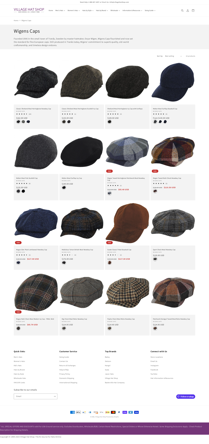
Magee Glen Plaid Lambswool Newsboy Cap (31, 250)
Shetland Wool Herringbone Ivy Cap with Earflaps (124, 109)
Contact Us (63, 361)
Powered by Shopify (112, 417)
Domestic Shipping (66, 378)
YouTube (154, 374)
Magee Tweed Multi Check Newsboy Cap (167, 178)
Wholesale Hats (20, 378)
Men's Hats (18, 357)
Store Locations (157, 357)
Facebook (154, 370)
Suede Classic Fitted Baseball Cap (119, 250)
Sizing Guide (64, 357)
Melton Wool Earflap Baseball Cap (165, 109)
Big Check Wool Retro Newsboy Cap (74, 319)
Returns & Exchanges (67, 365)
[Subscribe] (54, 396)
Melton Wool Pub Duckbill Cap (27, 178)
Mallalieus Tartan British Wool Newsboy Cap (77, 250)
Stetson (108, 361)
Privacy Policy (64, 374)
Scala (107, 370)
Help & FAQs (64, 370)
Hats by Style (19, 374)
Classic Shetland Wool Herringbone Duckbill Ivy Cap (80, 109)
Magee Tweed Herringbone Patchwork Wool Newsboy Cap (126, 179)
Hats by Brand (19, 370)
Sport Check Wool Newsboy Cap (164, 250)
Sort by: (160, 56)
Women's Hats (19, 361)
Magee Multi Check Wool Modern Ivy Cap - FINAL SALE (35, 319)
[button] (182, 10)
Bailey (107, 357)
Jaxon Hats (109, 374)
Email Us (154, 361)
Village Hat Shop (111, 378)
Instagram (155, 365)
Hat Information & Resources (162, 378)
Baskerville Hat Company (115, 382)
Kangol (108, 365)
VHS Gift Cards (19, 382)
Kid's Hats (18, 365)
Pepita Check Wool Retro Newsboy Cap (121, 319)
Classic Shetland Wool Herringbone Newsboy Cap (33, 109)
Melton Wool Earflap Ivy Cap (72, 178)
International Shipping (68, 382)
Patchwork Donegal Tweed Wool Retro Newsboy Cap (171, 319)
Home (16, 20)
